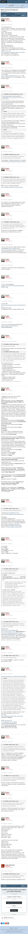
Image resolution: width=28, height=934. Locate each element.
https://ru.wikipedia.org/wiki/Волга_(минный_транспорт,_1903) (9, 631)
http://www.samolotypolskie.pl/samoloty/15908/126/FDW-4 (12, 285)
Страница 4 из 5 (14, 15)
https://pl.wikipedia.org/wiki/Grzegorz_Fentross (13, 633)
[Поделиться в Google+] (6, 923)
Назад (5, 15)
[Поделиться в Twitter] (4, 923)
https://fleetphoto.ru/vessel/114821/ (15, 526)
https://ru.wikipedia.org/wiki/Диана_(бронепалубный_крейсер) (13, 635)
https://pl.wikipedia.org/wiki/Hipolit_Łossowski (16, 161)
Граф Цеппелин (16, 94)
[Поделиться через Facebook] (2, 923)
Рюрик (14, 154)
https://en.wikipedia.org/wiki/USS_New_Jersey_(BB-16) (12, 716)
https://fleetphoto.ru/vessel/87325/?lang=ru (9, 325)
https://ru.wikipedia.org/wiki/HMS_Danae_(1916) (10, 75)
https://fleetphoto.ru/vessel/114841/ (13, 524)
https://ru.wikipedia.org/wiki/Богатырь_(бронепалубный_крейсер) (10, 249)
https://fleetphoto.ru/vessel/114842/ (15, 525)
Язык (11, 928)
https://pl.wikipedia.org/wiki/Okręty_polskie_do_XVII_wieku (12, 52)
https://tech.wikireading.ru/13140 (12, 512)
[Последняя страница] (26, 15)
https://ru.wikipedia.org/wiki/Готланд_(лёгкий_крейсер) (12, 187)
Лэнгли (16, 231)
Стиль (15, 928)
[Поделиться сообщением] (26, 24)
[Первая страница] (2, 15)
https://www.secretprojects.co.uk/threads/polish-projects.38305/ (13, 676)
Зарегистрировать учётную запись (14, 902)
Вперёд (22, 15)
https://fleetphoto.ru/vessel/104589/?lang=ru (15, 514)
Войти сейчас (14, 910)
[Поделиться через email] (8, 923)
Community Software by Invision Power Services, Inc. (14, 932)
